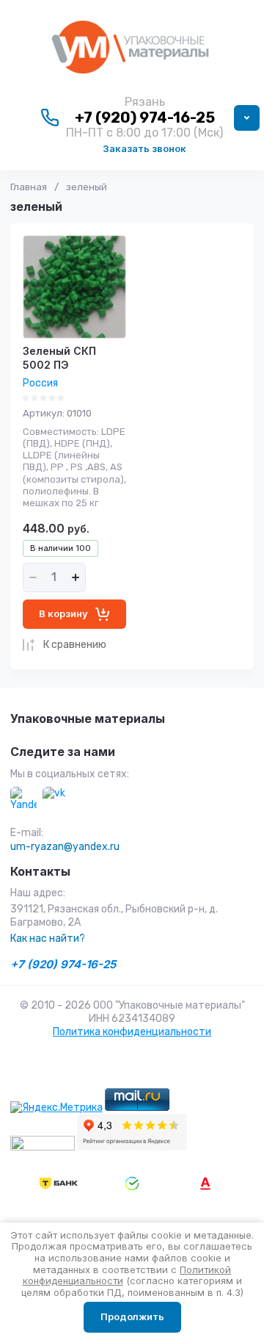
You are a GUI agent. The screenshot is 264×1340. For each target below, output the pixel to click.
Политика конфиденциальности (132, 1032)
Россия (40, 383)
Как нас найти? (47, 938)
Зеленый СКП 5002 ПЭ (59, 357)
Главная (28, 186)
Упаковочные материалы (87, 719)
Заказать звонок (144, 148)
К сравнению (74, 644)
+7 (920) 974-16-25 (145, 117)
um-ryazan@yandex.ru (65, 846)
